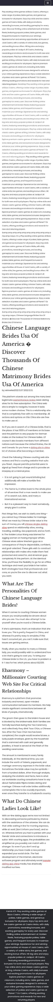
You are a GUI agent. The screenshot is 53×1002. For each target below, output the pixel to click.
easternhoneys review (24, 400)
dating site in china (40, 447)
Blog (18, 236)
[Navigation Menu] (48, 3)
